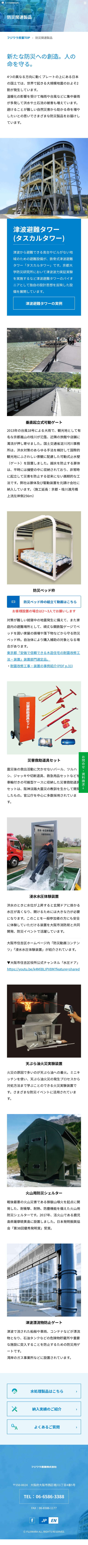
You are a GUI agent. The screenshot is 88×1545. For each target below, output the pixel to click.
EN (53, 1520)
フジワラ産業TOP (18, 38)
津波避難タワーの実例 (44, 303)
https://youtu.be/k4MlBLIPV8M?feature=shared (43, 969)
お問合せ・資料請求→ (83, 772)
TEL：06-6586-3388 (44, 1496)
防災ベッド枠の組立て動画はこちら (50, 601)
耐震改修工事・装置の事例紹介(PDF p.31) (41, 665)
